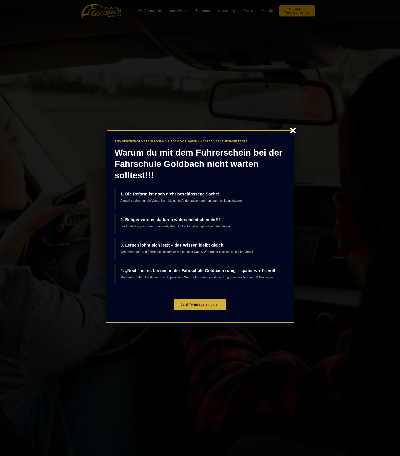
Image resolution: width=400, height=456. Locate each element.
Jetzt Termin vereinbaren (200, 304)
